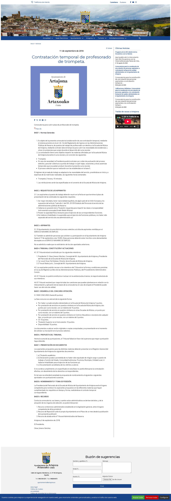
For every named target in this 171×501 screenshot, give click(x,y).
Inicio (32, 44)
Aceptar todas (138, 497)
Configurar (164, 497)
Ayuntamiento (76, 38)
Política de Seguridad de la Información (43, 493)
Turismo (101, 38)
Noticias (38, 44)
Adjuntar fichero (108, 476)
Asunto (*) (76, 476)
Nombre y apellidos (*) (80, 461)
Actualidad (47, 38)
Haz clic (38, 129)
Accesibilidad (35, 491)
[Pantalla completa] (138, 126)
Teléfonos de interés (42, 2)
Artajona (89, 38)
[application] (127, 121)
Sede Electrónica (62, 38)
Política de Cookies (37, 489)
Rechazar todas (151, 497)
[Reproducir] (118, 126)
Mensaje (105, 461)
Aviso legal (34, 487)
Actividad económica (116, 38)
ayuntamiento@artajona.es (46, 482)
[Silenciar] (135, 126)
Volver (109, 48)
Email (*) (75, 469)
